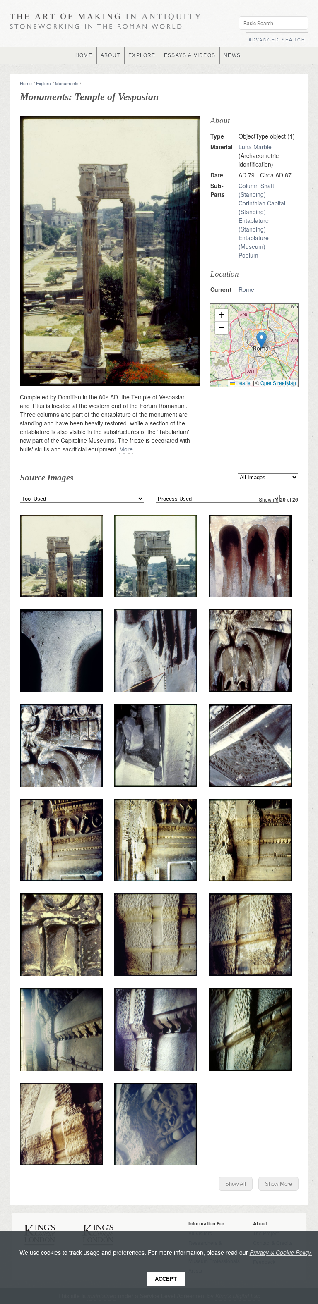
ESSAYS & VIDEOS (189, 55)
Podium (248, 255)
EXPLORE (141, 55)
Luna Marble (255, 147)
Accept (166, 1279)
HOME (83, 55)
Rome (246, 289)
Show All (235, 1184)
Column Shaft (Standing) (256, 190)
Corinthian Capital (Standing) (261, 207)
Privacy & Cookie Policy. (281, 1252)
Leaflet (243, 382)
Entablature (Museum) (253, 242)
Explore (43, 83)
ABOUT (110, 55)
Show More (278, 1184)
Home (26, 83)
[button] (261, 340)
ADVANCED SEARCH (277, 39)
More (126, 449)
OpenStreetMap (278, 382)
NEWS (232, 55)
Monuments (66, 83)
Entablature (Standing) (253, 224)
